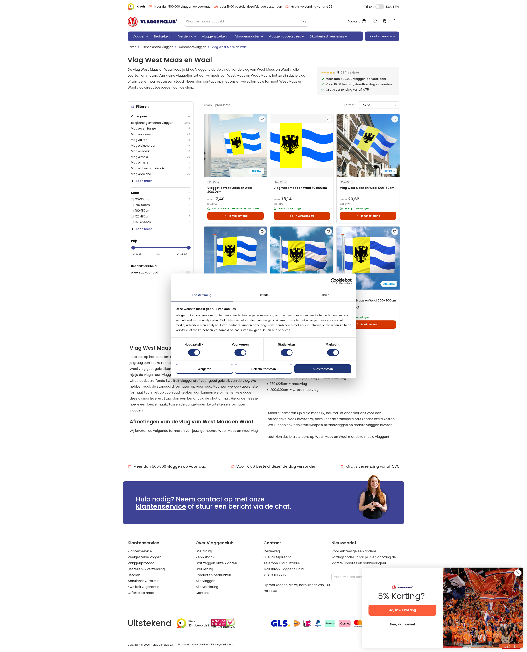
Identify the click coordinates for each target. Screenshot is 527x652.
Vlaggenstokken (214, 36)
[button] (262, 119)
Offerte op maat (141, 592)
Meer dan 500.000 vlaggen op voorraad (182, 7)
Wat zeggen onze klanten (216, 563)
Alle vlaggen (205, 580)
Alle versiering (207, 586)
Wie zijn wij (204, 551)
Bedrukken (162, 36)
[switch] (240, 353)
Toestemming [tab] (201, 295)
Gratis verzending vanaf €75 (311, 7)
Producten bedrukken (213, 575)
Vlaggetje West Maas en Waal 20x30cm (230, 190)
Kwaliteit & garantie (143, 586)
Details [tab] (264, 295)
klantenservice (161, 506)
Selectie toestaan (263, 369)
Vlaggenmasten (247, 36)
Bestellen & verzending (146, 569)
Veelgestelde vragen (144, 557)
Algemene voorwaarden (192, 644)
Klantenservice (140, 551)
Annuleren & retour (143, 580)
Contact (202, 592)
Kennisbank (205, 557)
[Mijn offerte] (384, 22)
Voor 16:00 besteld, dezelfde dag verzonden (251, 7)
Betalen (134, 575)
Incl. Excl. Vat (379, 6)
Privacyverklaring (222, 644)
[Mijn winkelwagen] (394, 22)
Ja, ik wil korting (402, 610)
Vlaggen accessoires (285, 36)
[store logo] (152, 22)
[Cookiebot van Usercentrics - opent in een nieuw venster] (334, 281)
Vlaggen (139, 36)
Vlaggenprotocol (141, 563)
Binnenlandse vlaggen (157, 47)
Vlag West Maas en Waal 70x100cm (300, 188)
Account (353, 21)
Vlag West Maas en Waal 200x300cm (368, 301)
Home (132, 47)
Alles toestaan (322, 369)
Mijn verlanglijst (375, 22)
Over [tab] (325, 295)
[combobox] (246, 22)
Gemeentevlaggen (192, 47)
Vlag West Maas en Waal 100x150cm (367, 188)
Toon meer (143, 181)
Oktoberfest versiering (327, 36)
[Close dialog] (517, 572)
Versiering (185, 36)
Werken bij (204, 569)
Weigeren (204, 369)
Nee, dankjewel (402, 624)
